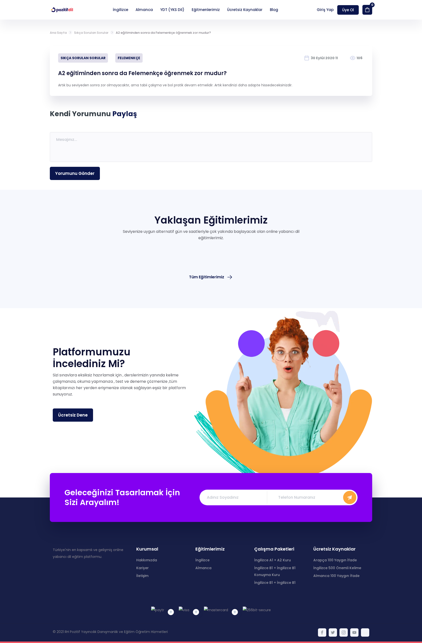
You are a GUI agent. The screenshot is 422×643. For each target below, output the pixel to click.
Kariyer (142, 567)
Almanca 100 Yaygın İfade (336, 575)
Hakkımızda (146, 560)
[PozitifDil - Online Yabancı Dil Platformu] (62, 9)
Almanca (144, 9)
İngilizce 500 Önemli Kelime (337, 567)
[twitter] (333, 632)
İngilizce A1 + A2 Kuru (272, 560)
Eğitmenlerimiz (206, 9)
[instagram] (343, 632)
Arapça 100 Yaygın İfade (335, 560)
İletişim (142, 575)
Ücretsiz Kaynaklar (245, 9)
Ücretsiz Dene (73, 415)
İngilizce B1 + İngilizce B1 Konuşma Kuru (274, 571)
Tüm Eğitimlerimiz (206, 277)
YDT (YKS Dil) (172, 9)
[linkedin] (365, 632)
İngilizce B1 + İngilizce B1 (274, 582)
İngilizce (120, 9)
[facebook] (322, 632)
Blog (274, 9)
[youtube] (354, 632)
